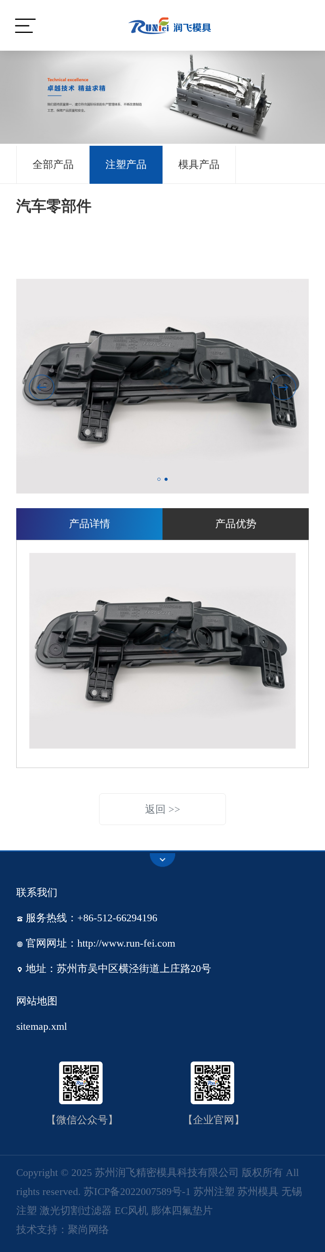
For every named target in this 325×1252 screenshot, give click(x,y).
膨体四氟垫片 (182, 1210)
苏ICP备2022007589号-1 (137, 1191)
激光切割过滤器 (76, 1210)
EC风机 (131, 1210)
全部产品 (53, 164)
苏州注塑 (214, 1191)
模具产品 (199, 164)
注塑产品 (126, 164)
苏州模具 (258, 1191)
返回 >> (162, 809)
